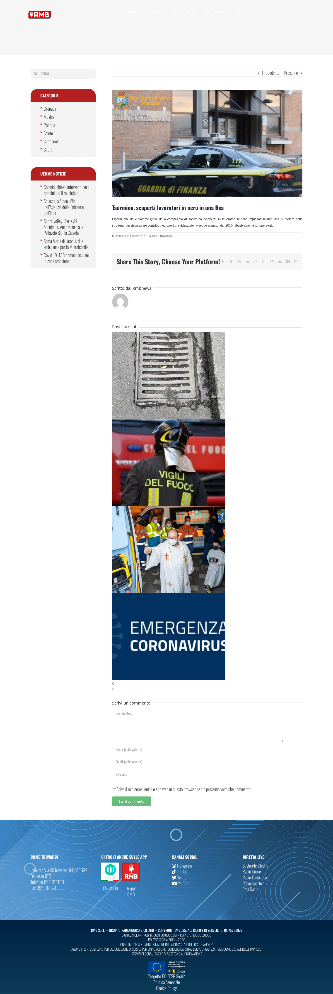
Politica (49, 125)
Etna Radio (250, 889)
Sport (48, 149)
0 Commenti (166, 235)
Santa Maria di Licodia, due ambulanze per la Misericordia (66, 243)
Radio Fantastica (255, 877)
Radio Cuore (252, 871)
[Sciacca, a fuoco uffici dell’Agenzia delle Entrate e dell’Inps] (168, 421)
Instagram (184, 865)
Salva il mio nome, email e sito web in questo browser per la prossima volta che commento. (184, 789)
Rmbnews (119, 235)
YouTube (183, 883)
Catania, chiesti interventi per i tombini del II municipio (66, 189)
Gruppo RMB (131, 891)
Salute (48, 133)
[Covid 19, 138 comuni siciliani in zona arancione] (168, 595)
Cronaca (153, 235)
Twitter (182, 877)
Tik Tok (182, 871)
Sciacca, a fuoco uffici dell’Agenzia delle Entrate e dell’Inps (64, 207)
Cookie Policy (166, 987)
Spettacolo (52, 141)
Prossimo (291, 72)
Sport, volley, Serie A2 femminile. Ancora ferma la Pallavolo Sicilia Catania (63, 227)
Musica (49, 117)
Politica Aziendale (166, 982)
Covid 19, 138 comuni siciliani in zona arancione (66, 258)
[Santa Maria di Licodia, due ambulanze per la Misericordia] (168, 508)
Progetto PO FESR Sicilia (166, 976)
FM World (110, 888)
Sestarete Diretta (255, 865)
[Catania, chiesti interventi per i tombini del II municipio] (168, 334)
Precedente (271, 72)
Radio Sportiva (253, 883)
